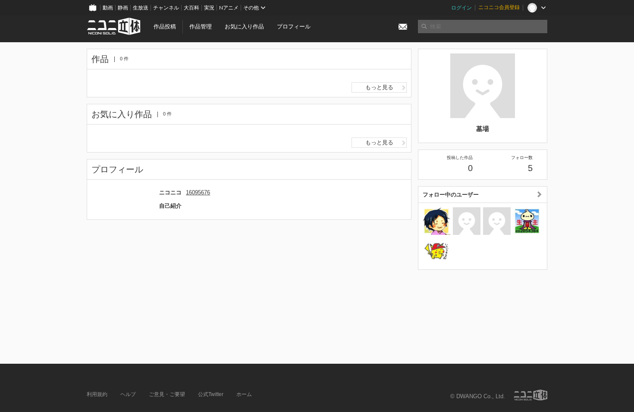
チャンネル (166, 7)
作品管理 (200, 26)
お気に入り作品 (244, 26)
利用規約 (97, 394)
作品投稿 (165, 26)
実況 (209, 7)
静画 (123, 7)
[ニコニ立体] (530, 395)
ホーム (244, 394)
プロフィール (294, 26)
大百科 (191, 7)
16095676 (198, 192)
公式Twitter (210, 394)
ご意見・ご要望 (167, 394)
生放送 (140, 7)
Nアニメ (229, 7)
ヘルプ (128, 394)
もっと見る (379, 87)
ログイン (461, 7)
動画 (108, 7)
